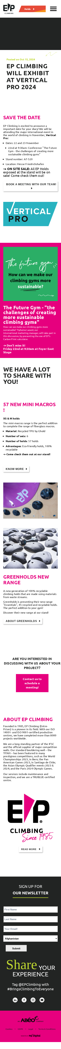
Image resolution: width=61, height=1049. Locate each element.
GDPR (20, 1029)
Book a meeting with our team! (31, 184)
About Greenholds (21, 621)
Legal (30, 1029)
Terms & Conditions (46, 1029)
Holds (27, 8)
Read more (29, 849)
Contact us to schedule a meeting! (32, 683)
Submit (16, 948)
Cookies (9, 1029)
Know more (15, 469)
